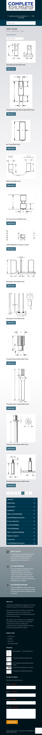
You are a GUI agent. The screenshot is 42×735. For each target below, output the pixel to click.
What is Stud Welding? (14, 514)
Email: (11, 699)
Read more (11, 69)
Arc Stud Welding (13, 525)
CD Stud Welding (13, 528)
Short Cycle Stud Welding (15, 532)
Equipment (10, 510)
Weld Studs (14, 31)
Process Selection (13, 521)
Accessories (11, 506)
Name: (11, 684)
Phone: (11, 691)
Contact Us (11, 539)
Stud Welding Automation (16, 517)
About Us (10, 499)
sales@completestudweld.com (18, 16)
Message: (12, 707)
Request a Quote (12, 536)
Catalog (10, 639)
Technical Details (13, 643)
